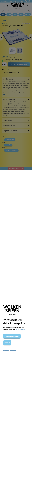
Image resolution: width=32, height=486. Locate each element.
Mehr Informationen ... (21, 329)
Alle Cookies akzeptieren (12, 336)
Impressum (6, 350)
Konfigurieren (7, 342)
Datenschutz (13, 350)
